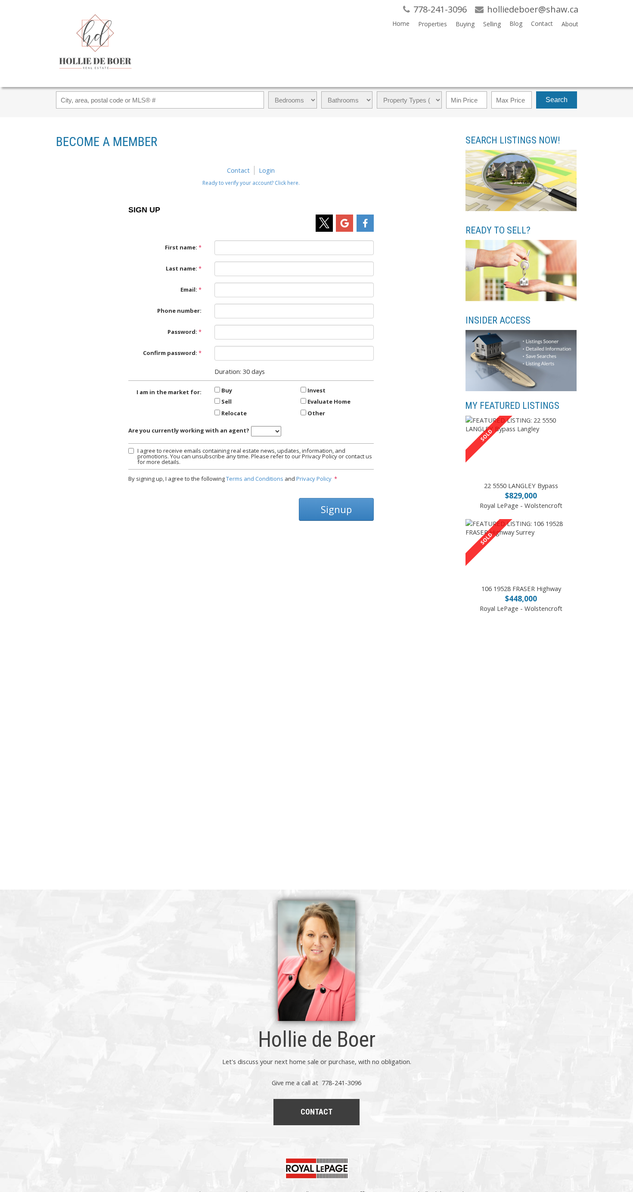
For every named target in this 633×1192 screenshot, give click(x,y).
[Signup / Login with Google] (344, 223)
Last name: (181, 268)
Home (401, 23)
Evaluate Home (329, 401)
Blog (515, 23)
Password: (182, 332)
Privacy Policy (314, 478)
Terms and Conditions (254, 478)
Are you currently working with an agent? (188, 430)
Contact (542, 23)
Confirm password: (170, 353)
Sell (226, 401)
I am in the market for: (169, 392)
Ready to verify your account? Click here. (251, 182)
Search (557, 99)
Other (316, 413)
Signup (336, 509)
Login (267, 170)
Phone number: (179, 310)
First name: (181, 247)
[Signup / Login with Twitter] (324, 223)
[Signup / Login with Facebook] (365, 223)
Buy (226, 390)
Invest (316, 390)
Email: (188, 289)
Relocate (234, 413)
